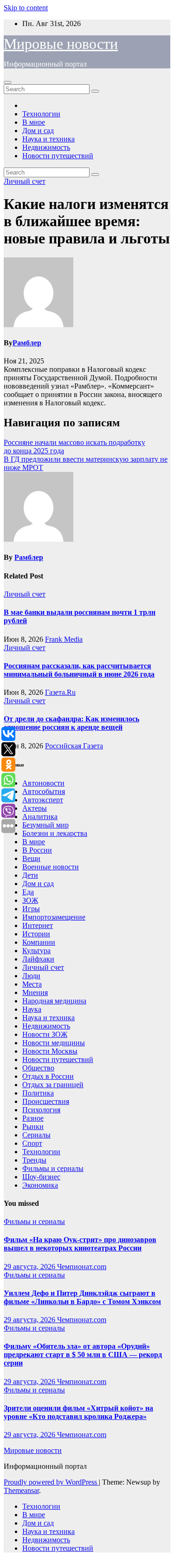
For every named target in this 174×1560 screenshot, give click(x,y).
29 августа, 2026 (30, 1267)
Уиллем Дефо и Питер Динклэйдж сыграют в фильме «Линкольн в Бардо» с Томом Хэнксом (82, 1297)
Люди (31, 976)
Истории (36, 934)
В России (37, 850)
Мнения (35, 992)
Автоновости (43, 783)
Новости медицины (53, 1043)
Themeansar (21, 1490)
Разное (33, 1118)
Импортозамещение (53, 917)
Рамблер (27, 343)
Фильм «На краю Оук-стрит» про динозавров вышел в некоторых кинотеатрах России (80, 1244)
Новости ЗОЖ (44, 1034)
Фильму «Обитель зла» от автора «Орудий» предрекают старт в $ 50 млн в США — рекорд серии (83, 1354)
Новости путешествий (57, 156)
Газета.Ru (60, 692)
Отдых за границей (53, 1085)
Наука (31, 1009)
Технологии (41, 114)
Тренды (34, 1160)
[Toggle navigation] (7, 82)
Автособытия (43, 791)
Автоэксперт (42, 800)
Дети (30, 875)
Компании (38, 942)
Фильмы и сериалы (53, 1168)
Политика (38, 1093)
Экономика (40, 1185)
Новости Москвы (49, 1051)
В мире (33, 122)
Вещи (31, 858)
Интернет (37, 925)
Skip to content (26, 8)
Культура (36, 951)
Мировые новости (61, 43)
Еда (28, 892)
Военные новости (50, 867)
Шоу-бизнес (41, 1177)
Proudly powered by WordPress (51, 1482)
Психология (41, 1110)
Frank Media (64, 639)
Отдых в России (48, 1076)
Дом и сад (38, 130)
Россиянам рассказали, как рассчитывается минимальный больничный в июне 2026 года (79, 670)
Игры (31, 909)
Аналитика (40, 816)
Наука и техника (48, 139)
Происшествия (45, 1101)
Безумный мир (45, 825)
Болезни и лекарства (54, 833)
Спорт (32, 1143)
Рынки (33, 1126)
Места (32, 984)
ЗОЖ (30, 900)
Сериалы (36, 1135)
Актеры (34, 808)
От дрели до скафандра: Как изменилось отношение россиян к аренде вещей (71, 723)
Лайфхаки (38, 959)
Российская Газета (74, 746)
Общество (38, 1068)
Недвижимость (46, 147)
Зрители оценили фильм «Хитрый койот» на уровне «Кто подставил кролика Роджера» (78, 1412)
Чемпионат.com (81, 1267)
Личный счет (24, 181)
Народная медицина (54, 1001)
